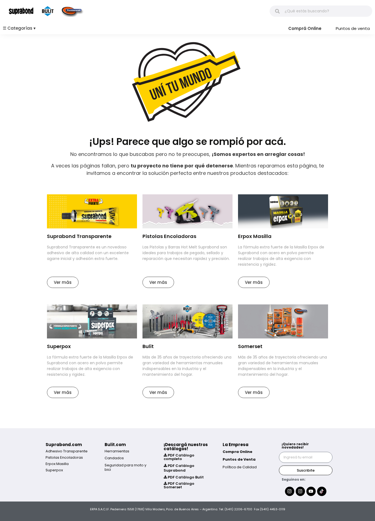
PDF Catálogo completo (179, 457)
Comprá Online (304, 28)
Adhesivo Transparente (67, 451)
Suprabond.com (64, 444)
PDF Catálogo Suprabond (179, 468)
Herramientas (117, 451)
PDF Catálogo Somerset (179, 485)
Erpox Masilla (57, 463)
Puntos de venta (353, 28)
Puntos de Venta (239, 459)
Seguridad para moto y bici (125, 467)
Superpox (54, 470)
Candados (114, 458)
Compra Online (237, 451)
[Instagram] (289, 491)
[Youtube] (311, 491)
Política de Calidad (240, 467)
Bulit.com (115, 444)
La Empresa (235, 444)
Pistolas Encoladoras (64, 457)
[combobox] (321, 11)
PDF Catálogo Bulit (185, 477)
